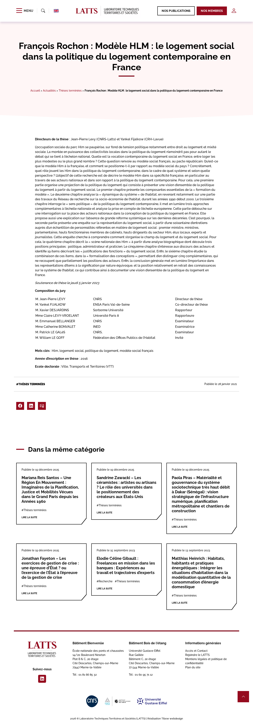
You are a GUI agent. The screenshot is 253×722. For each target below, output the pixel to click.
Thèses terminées (70, 90)
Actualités (49, 90)
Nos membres (212, 11)
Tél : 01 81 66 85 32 (85, 674)
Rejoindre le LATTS (197, 654)
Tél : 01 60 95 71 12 (141, 674)
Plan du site (192, 667)
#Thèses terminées (30, 384)
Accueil (35, 90)
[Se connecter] (234, 10)
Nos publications (176, 11)
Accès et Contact (196, 650)
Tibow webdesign (172, 718)
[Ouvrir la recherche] (43, 11)
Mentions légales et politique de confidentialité (206, 661)
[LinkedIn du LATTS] (42, 679)
